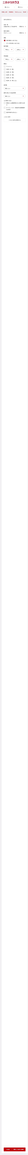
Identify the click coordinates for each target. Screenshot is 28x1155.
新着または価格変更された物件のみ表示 (15, 103)
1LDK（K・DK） (10, 69)
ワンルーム (9, 66)
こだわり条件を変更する (15, 120)
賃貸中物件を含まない (11, 112)
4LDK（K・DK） (10, 77)
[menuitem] (9, 7)
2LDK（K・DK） (10, 72)
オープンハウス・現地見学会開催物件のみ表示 (15, 108)
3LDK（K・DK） (10, 75)
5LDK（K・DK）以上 (11, 80)
